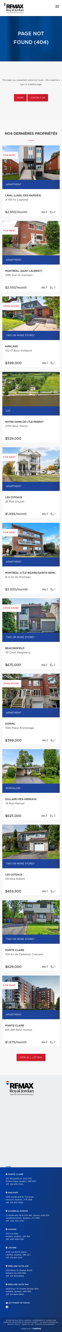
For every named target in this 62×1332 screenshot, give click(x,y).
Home (20, 98)
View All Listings (30, 1058)
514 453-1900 (16, 1203)
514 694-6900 (17, 1276)
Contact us (37, 98)
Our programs (13, 1191)
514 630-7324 (16, 1184)
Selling (9, 1206)
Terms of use (27, 1324)
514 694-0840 (17, 1294)
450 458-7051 (17, 1239)
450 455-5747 (17, 1221)
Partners (10, 1186)
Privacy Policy (13, 1324)
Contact (10, 1225)
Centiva (36, 1328)
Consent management (45, 1324)
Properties (11, 1172)
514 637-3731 (16, 1258)
